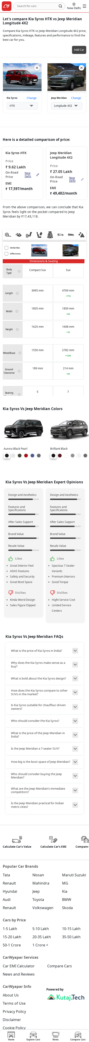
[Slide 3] (19, 456)
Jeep (36, 891)
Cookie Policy (14, 1027)
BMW (66, 899)
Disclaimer (12, 1019)
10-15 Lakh (71, 928)
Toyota (38, 899)
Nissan (38, 874)
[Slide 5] (32, 456)
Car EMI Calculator (19, 965)
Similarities (15, 247)
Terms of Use (14, 1003)
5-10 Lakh (40, 928)
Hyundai (10, 891)
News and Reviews (19, 974)
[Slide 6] (39, 456)
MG (65, 883)
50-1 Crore (12, 945)
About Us (11, 995)
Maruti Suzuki (74, 874)
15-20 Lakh (12, 936)
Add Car (79, 50)
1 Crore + (40, 945)
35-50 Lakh (71, 936)
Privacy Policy (14, 1011)
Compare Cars (59, 965)
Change (32, 98)
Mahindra (40, 883)
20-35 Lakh (41, 936)
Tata (6, 874)
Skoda (67, 907)
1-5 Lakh (10, 928)
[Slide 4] (26, 456)
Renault (9, 883)
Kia (64, 891)
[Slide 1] (7, 456)
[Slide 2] (13, 456)
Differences (15, 253)
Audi (6, 899)
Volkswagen (42, 907)
